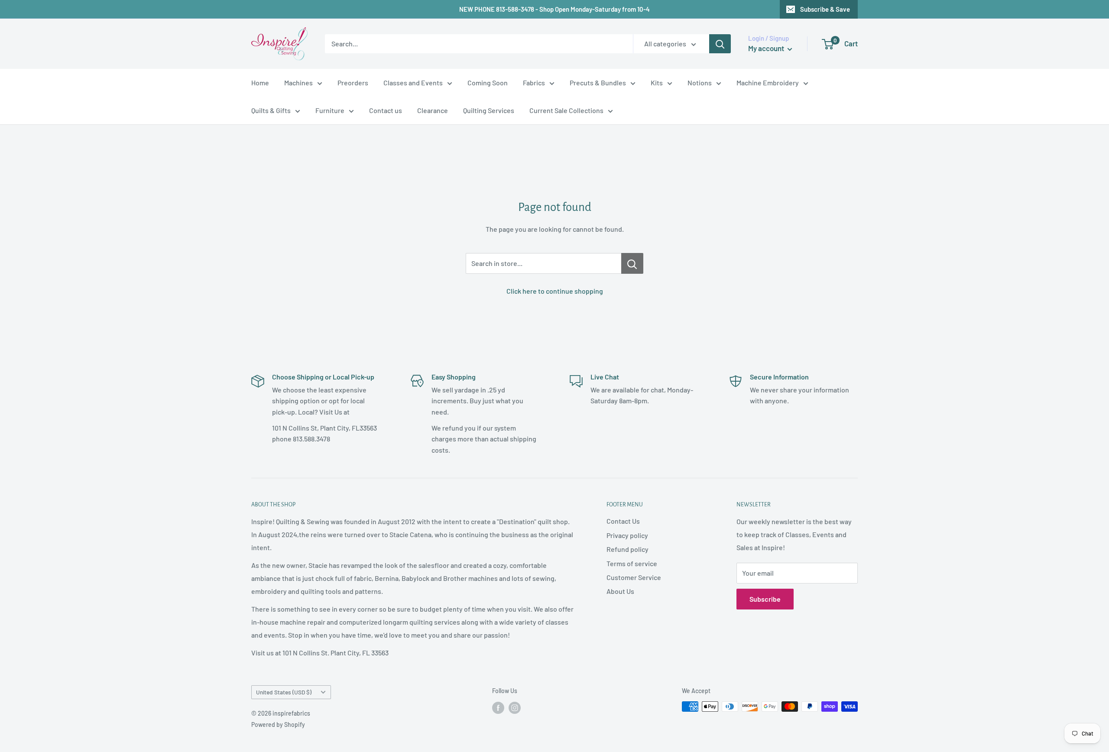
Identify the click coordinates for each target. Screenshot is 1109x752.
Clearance (432, 110)
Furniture (329, 110)
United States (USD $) (283, 692)
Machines (298, 82)
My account (766, 48)
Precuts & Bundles (598, 82)
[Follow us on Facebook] (498, 707)
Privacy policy (627, 535)
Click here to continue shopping (554, 291)
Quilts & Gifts (271, 110)
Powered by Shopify (278, 724)
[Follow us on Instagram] (515, 707)
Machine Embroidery (767, 82)
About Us (620, 591)
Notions (699, 82)
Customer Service (633, 577)
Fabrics (534, 82)
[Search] (720, 43)
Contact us (385, 110)
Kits (657, 82)
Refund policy (627, 549)
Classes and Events (413, 82)
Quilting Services (488, 110)
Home (260, 82)
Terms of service (631, 563)
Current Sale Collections (566, 110)
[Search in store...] (632, 263)
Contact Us (623, 521)
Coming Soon (487, 82)
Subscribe (765, 599)
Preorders (352, 82)
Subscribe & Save (825, 9)
